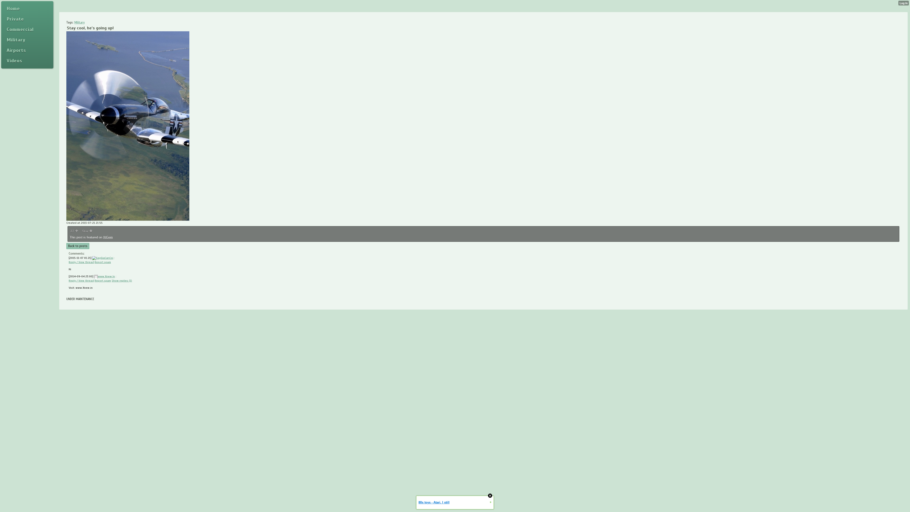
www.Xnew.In (106, 276)
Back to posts (77, 246)
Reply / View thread (81, 262)
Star (85, 231)
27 (72, 231)
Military (79, 22)
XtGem (108, 237)
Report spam (103, 262)
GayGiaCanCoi (104, 258)
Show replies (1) (122, 280)
